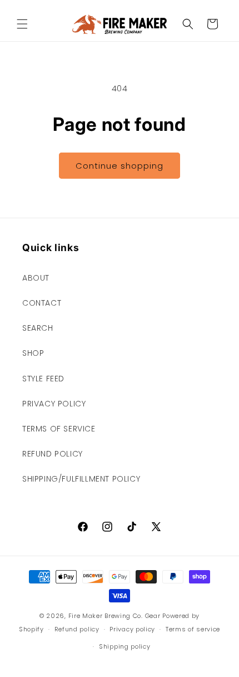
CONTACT (41, 302)
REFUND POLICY (52, 453)
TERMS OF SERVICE (59, 428)
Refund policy (76, 629)
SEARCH (37, 327)
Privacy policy (132, 629)
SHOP (33, 353)
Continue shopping (119, 165)
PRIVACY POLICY (54, 403)
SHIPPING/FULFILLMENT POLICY (81, 478)
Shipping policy (125, 646)
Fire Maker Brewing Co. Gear (114, 615)
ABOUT (35, 277)
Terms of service (193, 629)
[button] (22, 24)
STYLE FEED (43, 378)
